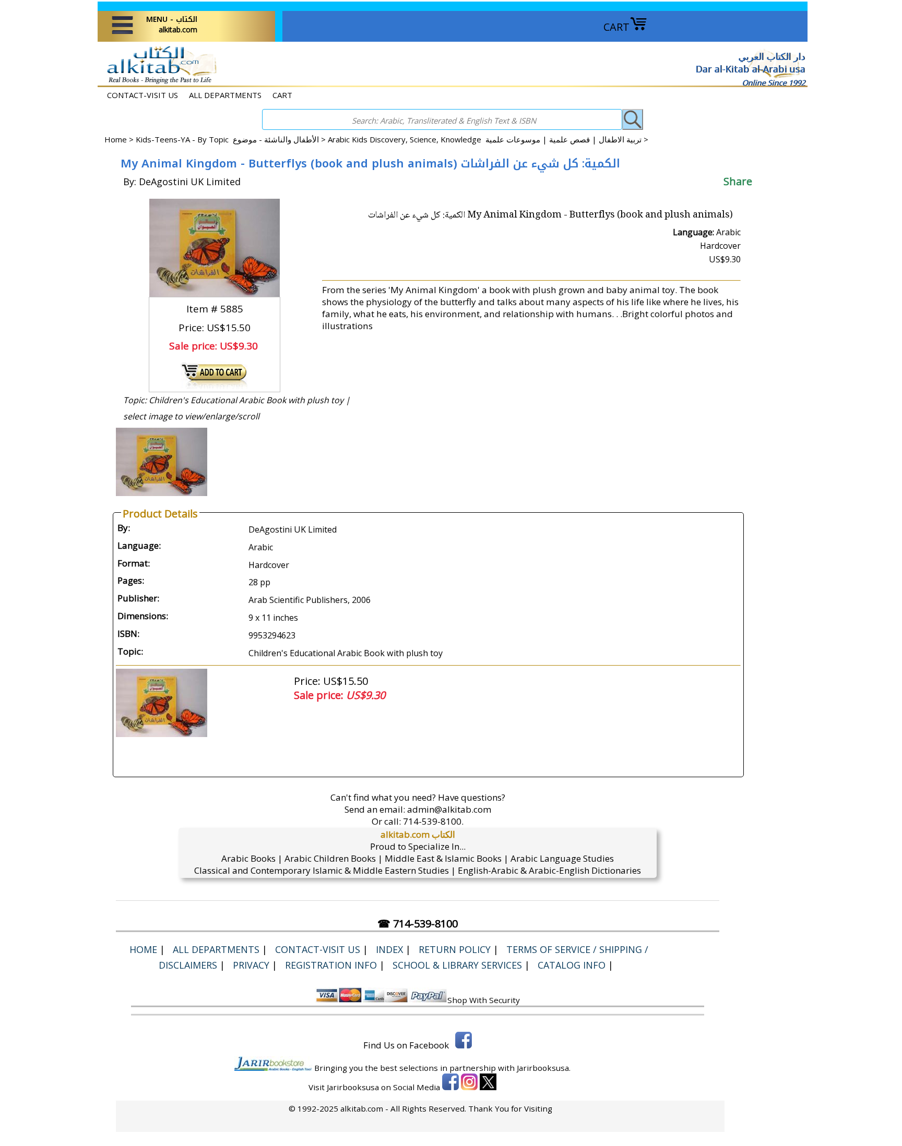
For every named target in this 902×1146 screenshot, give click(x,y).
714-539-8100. (433, 821)
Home (115, 139)
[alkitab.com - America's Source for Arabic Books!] (159, 83)
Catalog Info (572, 965)
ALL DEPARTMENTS (225, 95)
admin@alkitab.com (449, 809)
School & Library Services (457, 965)
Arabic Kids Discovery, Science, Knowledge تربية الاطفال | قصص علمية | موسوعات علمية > (488, 139)
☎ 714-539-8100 (417, 923)
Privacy (251, 965)
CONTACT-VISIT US (142, 95)
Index (389, 949)
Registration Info (331, 965)
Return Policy (455, 949)
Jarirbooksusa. (544, 1068)
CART (616, 27)
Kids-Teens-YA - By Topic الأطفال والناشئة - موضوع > (232, 139)
